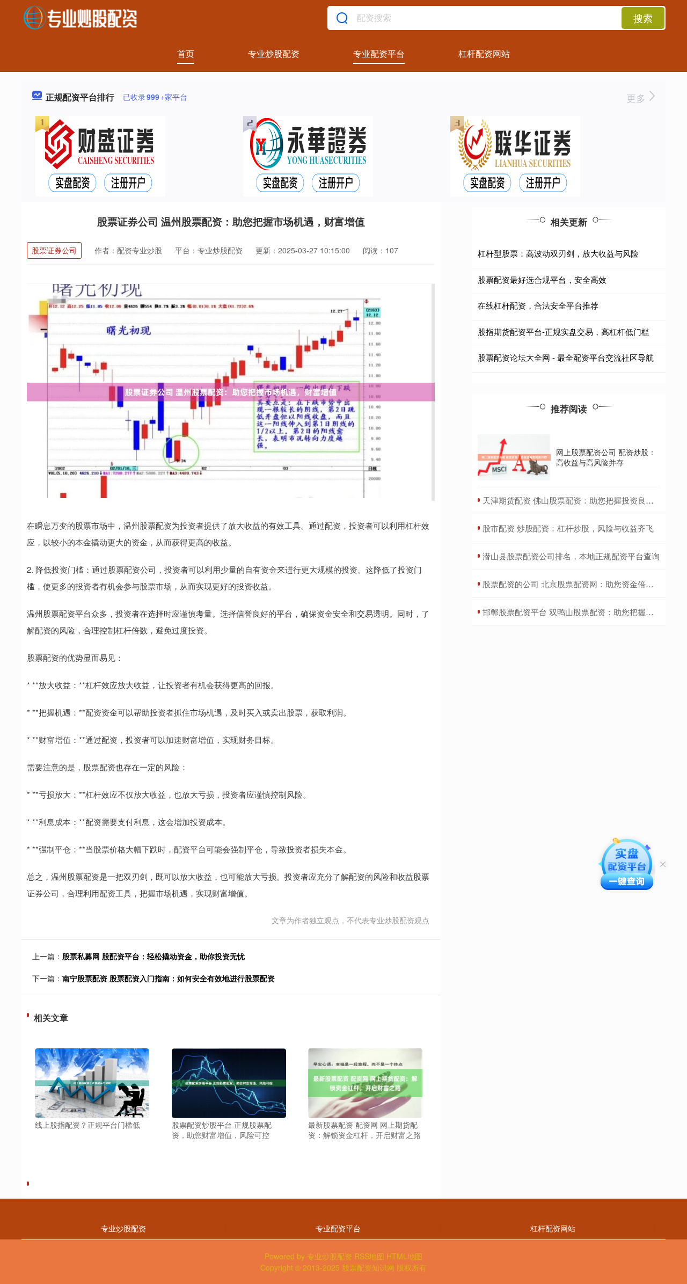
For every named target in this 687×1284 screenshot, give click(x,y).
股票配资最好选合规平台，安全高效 (542, 279)
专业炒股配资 (273, 53)
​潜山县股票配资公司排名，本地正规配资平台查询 (571, 555)
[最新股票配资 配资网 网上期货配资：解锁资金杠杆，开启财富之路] (365, 1082)
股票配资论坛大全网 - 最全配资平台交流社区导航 (566, 357)
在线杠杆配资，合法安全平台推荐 (538, 305)
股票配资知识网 (368, 1267)
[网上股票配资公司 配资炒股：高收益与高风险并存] (514, 457)
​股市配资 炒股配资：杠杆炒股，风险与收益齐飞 (568, 528)
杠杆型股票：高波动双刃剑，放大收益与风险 (558, 253)
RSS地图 (369, 1256)
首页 (185, 53)
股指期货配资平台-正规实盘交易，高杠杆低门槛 (563, 331)
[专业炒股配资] (79, 17)
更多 (637, 98)
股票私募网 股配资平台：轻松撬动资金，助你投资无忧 (153, 956)
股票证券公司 (54, 250)
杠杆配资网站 (484, 53)
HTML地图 (404, 1256)
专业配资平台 (379, 53)
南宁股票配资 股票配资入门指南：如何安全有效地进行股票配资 (168, 978)
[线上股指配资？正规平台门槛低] (92, 1082)
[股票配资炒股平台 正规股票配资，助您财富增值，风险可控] (229, 1082)
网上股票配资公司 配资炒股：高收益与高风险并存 (606, 457)
